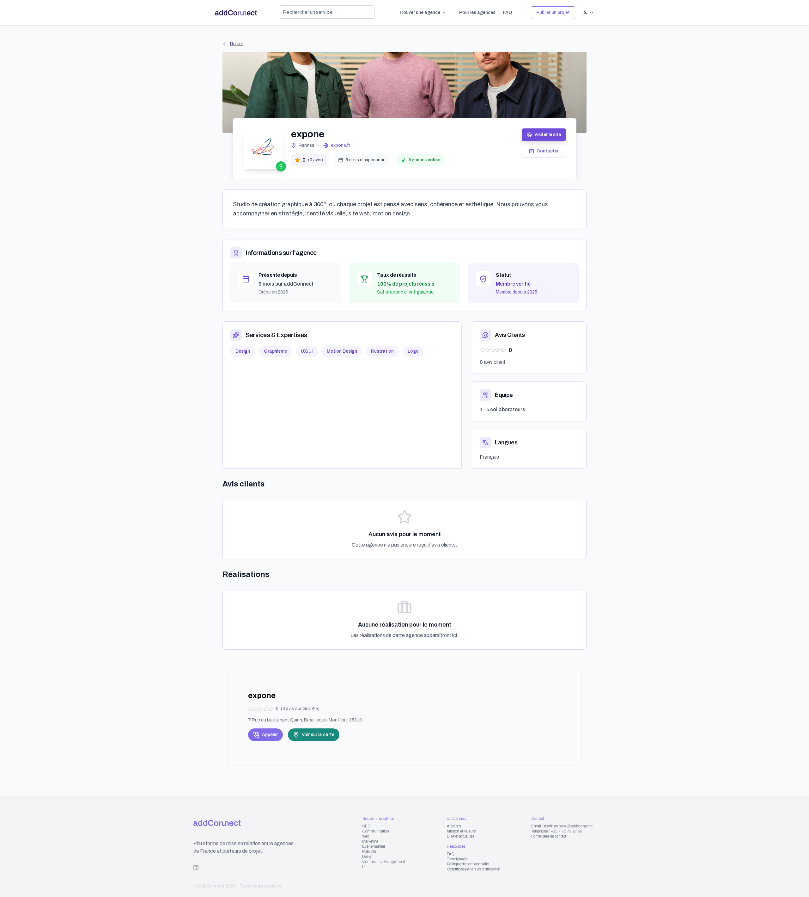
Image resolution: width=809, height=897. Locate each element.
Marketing (370, 841)
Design (368, 856)
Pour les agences (477, 12)
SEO (366, 826)
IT (363, 866)
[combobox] (327, 12)
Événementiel (373, 846)
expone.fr (340, 145)
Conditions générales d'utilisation (473, 869)
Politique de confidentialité (468, 864)
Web (365, 836)
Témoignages (457, 859)
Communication (375, 831)
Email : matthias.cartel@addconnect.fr (562, 826)
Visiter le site (547, 134)
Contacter (548, 151)
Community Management (383, 861)
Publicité (369, 851)
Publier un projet (553, 12)
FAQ (507, 12)
